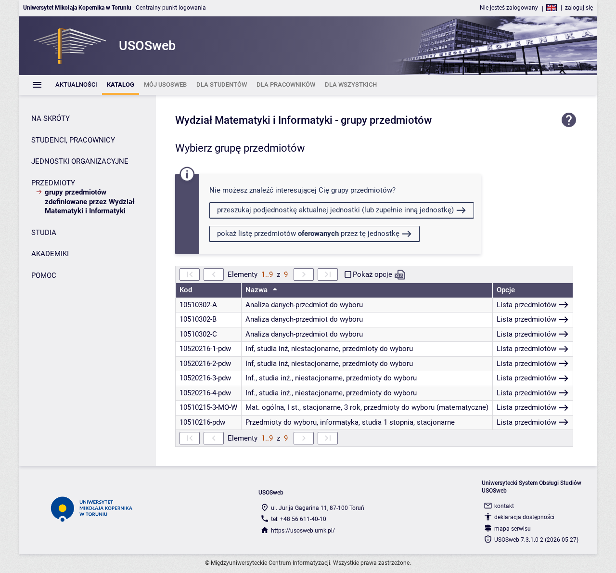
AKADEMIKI (50, 253)
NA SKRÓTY (50, 118)
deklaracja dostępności (524, 517)
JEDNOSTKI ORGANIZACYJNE (79, 161)
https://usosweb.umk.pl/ (303, 530)
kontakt (504, 506)
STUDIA (43, 232)
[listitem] (76, 85)
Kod (186, 290)
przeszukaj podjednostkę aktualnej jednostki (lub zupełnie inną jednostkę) (335, 210)
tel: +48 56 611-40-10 (298, 519)
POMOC (43, 275)
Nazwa (257, 290)
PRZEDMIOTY (53, 183)
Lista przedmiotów (526, 304)
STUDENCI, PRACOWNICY (73, 140)
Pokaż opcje (372, 274)
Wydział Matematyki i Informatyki (254, 120)
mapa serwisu (512, 528)
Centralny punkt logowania (171, 7)
